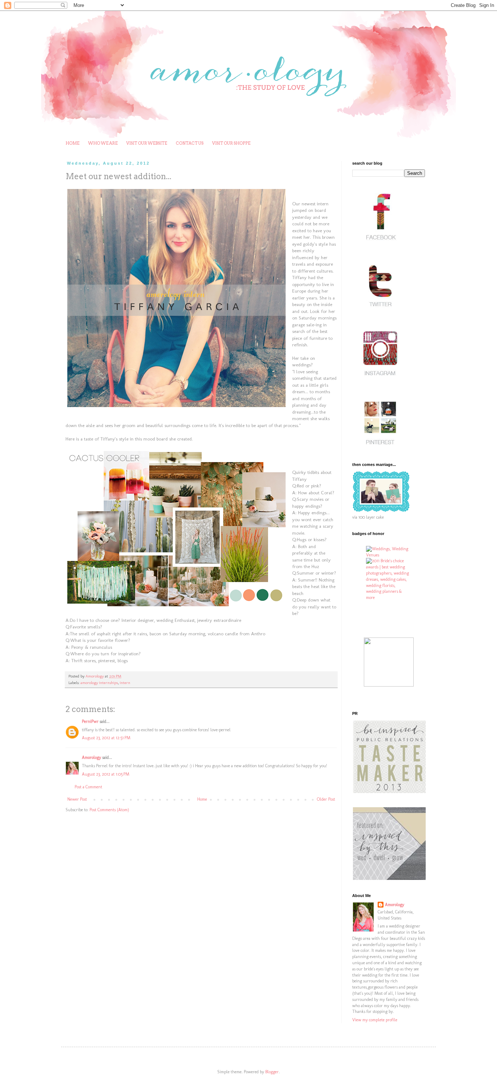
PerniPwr (90, 721)
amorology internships (99, 682)
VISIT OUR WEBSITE (146, 143)
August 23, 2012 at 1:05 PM (105, 774)
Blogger (272, 1071)
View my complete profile (374, 1019)
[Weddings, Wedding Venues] (388, 552)
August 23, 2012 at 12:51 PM (106, 737)
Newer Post (77, 799)
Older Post (326, 799)
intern (125, 682)
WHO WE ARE (103, 143)
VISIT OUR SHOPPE (231, 143)
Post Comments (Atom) (109, 809)
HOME (72, 143)
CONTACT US (189, 143)
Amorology (91, 757)
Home (202, 799)
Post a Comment (88, 786)
